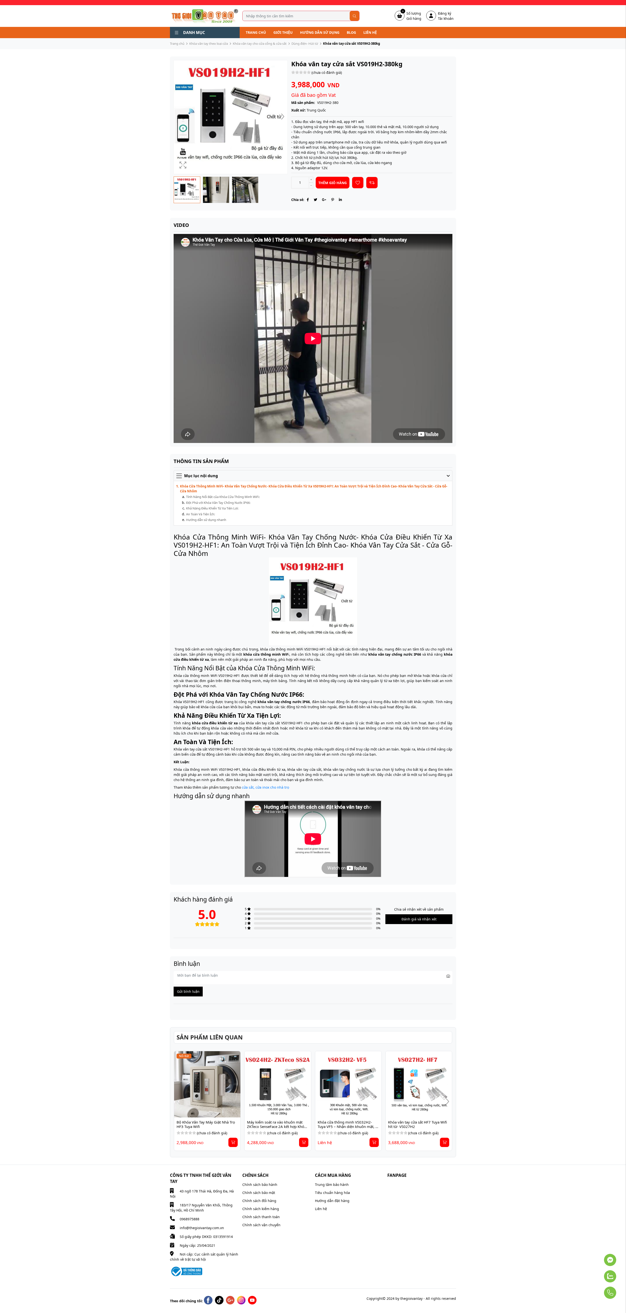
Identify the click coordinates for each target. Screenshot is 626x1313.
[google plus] (230, 1300)
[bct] (186, 1271)
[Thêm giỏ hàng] (233, 1142)
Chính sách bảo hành (259, 1184)
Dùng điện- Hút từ (304, 43)
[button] (282, 117)
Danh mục (194, 32)
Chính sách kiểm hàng (260, 1208)
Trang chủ (256, 32)
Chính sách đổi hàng (259, 1200)
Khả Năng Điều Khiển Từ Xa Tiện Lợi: (212, 508)
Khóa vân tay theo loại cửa (208, 43)
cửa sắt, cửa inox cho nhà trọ (266, 787)
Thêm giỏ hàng (332, 182)
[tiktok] (219, 1300)
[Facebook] (308, 199)
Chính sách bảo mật (258, 1192)
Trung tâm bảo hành (332, 1184)
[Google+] (324, 199)
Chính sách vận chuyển (261, 1225)
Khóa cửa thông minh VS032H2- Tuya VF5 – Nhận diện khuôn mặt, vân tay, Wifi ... (346, 1126)
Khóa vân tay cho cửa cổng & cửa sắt (260, 43)
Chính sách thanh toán (261, 1216)
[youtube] (252, 1300)
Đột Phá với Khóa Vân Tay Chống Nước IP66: (218, 502)
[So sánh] (372, 182)
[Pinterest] (332, 199)
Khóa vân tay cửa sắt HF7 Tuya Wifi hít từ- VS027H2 (418, 1124)
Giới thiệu (283, 32)
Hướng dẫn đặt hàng (332, 1200)
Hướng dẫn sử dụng (319, 32)
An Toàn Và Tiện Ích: (200, 514)
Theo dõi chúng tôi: (186, 1301)
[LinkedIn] (340, 199)
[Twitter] (315, 199)
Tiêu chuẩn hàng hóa (332, 1192)
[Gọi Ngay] (596, 1290)
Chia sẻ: (297, 199)
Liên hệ (370, 32)
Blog (351, 32)
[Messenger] (596, 1257)
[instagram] (241, 1300)
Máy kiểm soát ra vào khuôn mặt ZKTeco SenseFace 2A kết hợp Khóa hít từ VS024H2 (277, 1126)
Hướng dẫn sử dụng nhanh (206, 520)
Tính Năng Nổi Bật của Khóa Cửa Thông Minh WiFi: (223, 497)
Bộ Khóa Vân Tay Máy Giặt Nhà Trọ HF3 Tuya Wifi (206, 1124)
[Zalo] (596, 1273)
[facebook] (208, 1300)
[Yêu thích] (358, 182)
